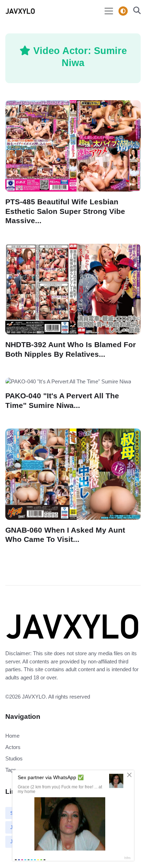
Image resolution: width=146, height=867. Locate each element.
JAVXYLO (34, 697)
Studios (14, 758)
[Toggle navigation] (108, 11)
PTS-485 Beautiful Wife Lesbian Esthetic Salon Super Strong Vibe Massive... (65, 211)
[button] (135, 11)
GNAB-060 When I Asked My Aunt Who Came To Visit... (65, 534)
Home (12, 736)
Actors (13, 747)
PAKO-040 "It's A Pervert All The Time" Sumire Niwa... (62, 400)
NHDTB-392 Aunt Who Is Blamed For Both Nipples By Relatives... (70, 349)
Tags (10, 770)
